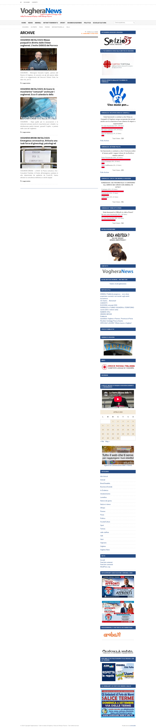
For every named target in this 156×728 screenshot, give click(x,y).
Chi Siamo (27, 2)
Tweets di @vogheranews (118, 284)
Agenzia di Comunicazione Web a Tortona (118, 465)
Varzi (102, 539)
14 (108, 429)
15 (113, 429)
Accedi (102, 560)
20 (103, 434)
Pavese (102, 511)
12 (133, 425)
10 (123, 425)
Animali (38, 22)
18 (128, 429)
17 (123, 429)
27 (103, 438)
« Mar (102, 441)
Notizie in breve (105, 504)
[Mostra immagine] (36, 50)
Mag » (107, 441)
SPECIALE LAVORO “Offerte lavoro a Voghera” (116, 323)
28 (108, 438)
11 (128, 425)
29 (113, 438)
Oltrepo (102, 508)
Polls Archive (104, 141)
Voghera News (105, 550)
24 (123, 434)
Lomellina (103, 497)
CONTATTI (34, 2)
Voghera (103, 546)
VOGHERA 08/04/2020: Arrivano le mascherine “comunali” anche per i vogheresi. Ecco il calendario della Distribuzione (37, 93)
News (30, 22)
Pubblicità (103, 316)
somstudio (133, 725)
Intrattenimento (50, 22)
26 (133, 434)
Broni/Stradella (105, 483)
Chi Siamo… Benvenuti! (108, 301)
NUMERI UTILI (105, 312)
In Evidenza (104, 490)
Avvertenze (104, 298)
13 (103, 429)
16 (118, 429)
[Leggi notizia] (41, 50)
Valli (101, 536)
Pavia (102, 515)
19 (133, 429)
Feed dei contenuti (106, 562)
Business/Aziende (74, 22)
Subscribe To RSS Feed (90, 33)
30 (118, 438)
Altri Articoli (104, 476)
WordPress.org (105, 567)
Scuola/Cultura (99, 22)
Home (23, 22)
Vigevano (103, 543)
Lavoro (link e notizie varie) (109, 310)
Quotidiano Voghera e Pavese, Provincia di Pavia (116, 318)
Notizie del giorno (106, 501)
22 (113, 434)
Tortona (102, 529)
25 (128, 434)
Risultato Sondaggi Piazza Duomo (111, 321)
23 (118, 434)
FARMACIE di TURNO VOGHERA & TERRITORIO (117, 307)
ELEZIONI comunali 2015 (108, 305)
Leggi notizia (26, 83)
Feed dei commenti (106, 564)
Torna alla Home (92, 32)
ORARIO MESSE (106, 314)
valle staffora (104, 532)
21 (108, 434)
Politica (87, 22)
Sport (62, 22)
